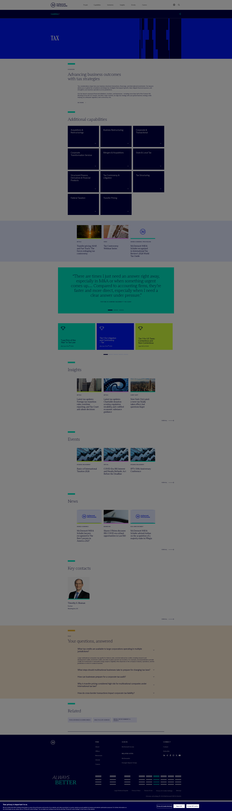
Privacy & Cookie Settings (164, 806)
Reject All (179, 806)
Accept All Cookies (192, 806)
